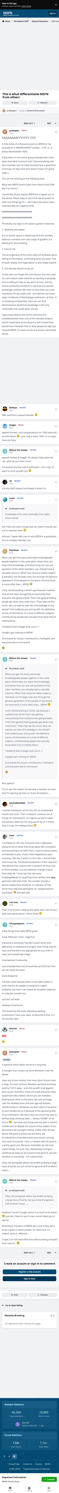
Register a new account (30, 1271)
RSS (48, 1464)
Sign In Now (29, 1278)
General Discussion (36, 110)
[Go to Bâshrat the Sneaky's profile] (4, 451)
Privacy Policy (14, 1464)
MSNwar (13, 407)
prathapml (12, 110)
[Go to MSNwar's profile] (4, 408)
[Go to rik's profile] (4, 482)
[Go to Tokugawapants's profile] (4, 924)
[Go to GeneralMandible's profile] (4, 804)
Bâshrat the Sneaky (18, 450)
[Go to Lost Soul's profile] (4, 903)
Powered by (36, 1469)
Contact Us (27, 1464)
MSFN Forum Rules (10, 1481)
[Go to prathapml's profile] (3, 110)
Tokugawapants (16, 923)
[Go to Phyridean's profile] (4, 551)
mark (11, 835)
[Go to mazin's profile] (4, 499)
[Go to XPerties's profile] (4, 1029)
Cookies (38, 1464)
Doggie (12, 425)
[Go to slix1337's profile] (17, 1424)
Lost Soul (13, 902)
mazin (12, 498)
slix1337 (25, 1422)
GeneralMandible (17, 803)
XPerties (13, 1028)
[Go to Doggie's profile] (4, 426)
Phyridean (14, 550)
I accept (50, 1479)
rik (10, 481)
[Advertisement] (29, 54)
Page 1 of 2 (28, 123)
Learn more (5, 4)
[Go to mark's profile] (4, 836)
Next (49, 123)
